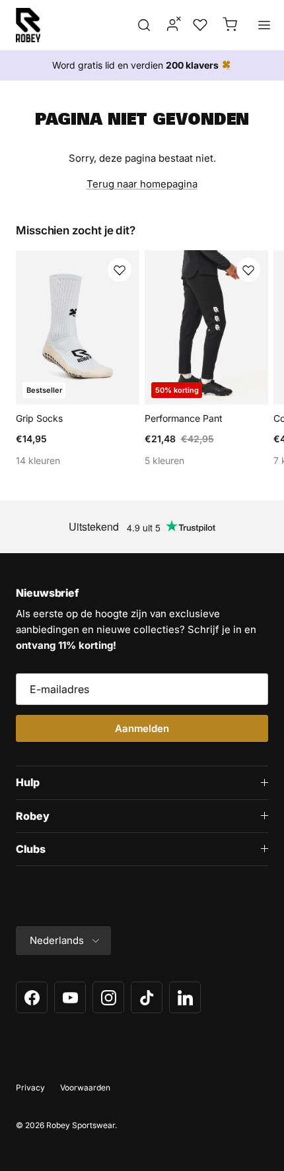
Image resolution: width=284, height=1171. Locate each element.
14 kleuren (38, 460)
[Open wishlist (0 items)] (198, 25)
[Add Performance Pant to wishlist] (248, 270)
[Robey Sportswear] (28, 25)
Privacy (30, 1087)
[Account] (168, 25)
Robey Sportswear (80, 1125)
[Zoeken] (144, 25)
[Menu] (264, 25)
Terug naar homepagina (142, 184)
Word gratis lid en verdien (135, 65)
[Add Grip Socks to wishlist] (119, 270)
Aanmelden (142, 728)
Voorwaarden (85, 1087)
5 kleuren (164, 460)
